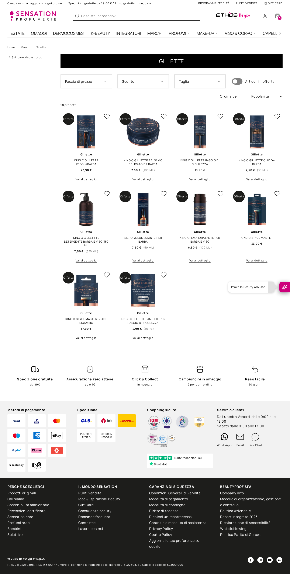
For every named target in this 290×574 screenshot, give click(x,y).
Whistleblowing (233, 528)
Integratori (128, 33)
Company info (232, 493)
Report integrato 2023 (239, 516)
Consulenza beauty (94, 510)
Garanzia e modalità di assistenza (177, 522)
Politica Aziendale (235, 510)
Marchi (154, 33)
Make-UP (205, 33)
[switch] (237, 81)
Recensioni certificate (26, 510)
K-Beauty (100, 33)
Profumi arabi (19, 522)
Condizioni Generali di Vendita (175, 493)
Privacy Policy (161, 528)
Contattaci (87, 522)
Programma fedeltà (214, 3)
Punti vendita (247, 3)
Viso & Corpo (238, 33)
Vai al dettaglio (86, 179)
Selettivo (15, 534)
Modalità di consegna (167, 505)
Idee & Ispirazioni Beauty (99, 499)
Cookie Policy (160, 534)
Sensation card (20, 516)
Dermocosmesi (68, 33)
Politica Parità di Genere (241, 534)
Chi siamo (15, 499)
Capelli (270, 33)
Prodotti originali (21, 493)
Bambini (14, 528)
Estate (18, 33)
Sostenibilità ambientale (28, 505)
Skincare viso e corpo (27, 57)
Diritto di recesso (163, 510)
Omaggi (39, 33)
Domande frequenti (95, 516)
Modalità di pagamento (168, 499)
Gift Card (275, 3)
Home (11, 47)
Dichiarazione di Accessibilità (245, 522)
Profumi (177, 33)
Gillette (41, 47)
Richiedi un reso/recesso (170, 516)
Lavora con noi (90, 528)
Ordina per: (230, 96)
